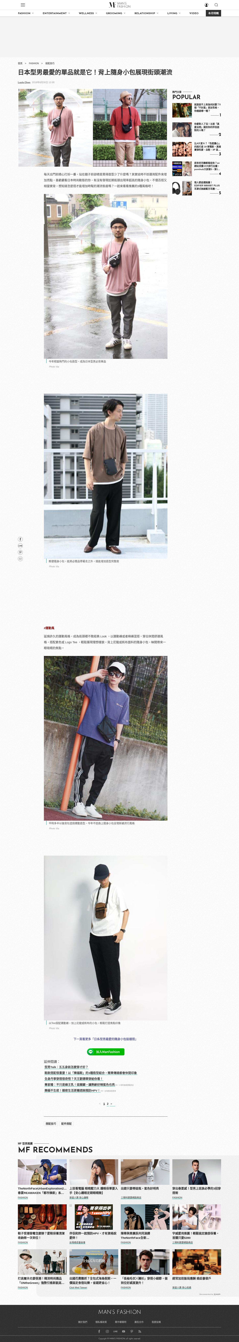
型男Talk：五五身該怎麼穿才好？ (66, 1067)
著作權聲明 (120, 1322)
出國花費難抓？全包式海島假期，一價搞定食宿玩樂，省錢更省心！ (92, 1281)
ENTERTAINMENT (55, 13)
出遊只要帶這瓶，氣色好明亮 (140, 1188)
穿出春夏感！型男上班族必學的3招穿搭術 (196, 1191)
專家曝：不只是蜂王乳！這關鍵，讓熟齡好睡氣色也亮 (80, 1084)
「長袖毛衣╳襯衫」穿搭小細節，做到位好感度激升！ (144, 1281)
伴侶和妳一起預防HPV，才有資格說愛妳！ (92, 1235)
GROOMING (114, 13)
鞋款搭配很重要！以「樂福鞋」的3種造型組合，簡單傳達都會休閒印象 (91, 1073)
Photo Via (54, 366)
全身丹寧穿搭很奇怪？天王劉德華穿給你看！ (74, 1078)
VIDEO (194, 13)
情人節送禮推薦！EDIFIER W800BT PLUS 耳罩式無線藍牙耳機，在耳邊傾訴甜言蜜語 (207, 186)
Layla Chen (24, 82)
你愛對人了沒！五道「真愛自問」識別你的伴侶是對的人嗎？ (206, 127)
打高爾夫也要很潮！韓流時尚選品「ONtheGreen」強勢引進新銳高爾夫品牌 (41, 1281)
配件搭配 (66, 1123)
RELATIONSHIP (144, 13)
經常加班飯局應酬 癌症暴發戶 (191, 1278)
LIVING (172, 13)
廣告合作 (139, 1322)
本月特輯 (213, 13)
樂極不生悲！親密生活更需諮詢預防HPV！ (72, 1090)
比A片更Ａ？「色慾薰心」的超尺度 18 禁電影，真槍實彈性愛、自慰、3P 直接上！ (207, 146)
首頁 (20, 63)
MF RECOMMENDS (55, 1150)
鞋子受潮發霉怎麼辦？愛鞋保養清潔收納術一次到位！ (41, 1235)
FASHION (24, 13)
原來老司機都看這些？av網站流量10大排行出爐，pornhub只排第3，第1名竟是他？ (207, 166)
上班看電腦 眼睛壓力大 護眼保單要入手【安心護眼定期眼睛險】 (93, 1191)
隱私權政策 (101, 1322)
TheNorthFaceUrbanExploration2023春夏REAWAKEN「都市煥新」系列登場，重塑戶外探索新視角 (42, 1191)
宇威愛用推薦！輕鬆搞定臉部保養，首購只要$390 (195, 1235)
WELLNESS (86, 13)
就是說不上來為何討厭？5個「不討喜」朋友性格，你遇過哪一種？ (207, 107)
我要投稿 (156, 1322)
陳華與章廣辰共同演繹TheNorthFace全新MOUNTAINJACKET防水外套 (140, 1236)
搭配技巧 (49, 63)
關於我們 (82, 1322)
